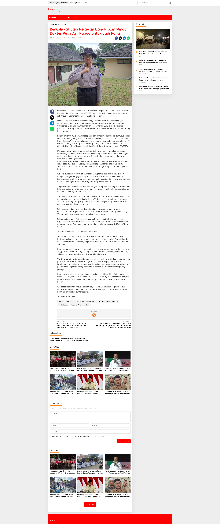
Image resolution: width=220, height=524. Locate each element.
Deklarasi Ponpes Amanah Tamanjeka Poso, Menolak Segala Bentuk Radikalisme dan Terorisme (153, 79)
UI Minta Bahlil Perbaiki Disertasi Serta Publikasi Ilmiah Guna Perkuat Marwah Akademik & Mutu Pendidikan (71, 324)
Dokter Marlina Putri (65, 301)
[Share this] (116, 38)
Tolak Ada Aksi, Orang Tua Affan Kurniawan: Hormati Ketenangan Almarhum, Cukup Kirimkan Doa (117, 392)
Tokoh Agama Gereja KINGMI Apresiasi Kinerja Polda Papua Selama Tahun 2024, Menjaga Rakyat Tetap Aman (69, 339)
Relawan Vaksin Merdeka (80, 305)
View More (90, 504)
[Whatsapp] (128, 38)
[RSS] (94, 315)
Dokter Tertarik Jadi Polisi (108, 301)
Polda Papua (63, 305)
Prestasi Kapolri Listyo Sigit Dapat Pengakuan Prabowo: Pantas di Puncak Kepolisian (88, 392)
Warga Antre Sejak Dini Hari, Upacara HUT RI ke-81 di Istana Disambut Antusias (62, 369)
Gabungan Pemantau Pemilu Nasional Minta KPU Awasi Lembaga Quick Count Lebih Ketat (154, 88)
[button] (170, 3)
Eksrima (53, 9)
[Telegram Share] (124, 38)
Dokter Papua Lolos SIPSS (86, 301)
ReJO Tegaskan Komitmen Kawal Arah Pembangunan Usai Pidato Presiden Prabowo (117, 369)
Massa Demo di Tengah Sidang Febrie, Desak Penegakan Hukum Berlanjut (89, 369)
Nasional (52, 39)
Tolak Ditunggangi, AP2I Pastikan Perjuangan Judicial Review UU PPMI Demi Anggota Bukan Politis (153, 70)
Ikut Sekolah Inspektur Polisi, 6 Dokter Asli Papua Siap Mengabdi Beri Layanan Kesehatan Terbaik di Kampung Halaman (113, 324)
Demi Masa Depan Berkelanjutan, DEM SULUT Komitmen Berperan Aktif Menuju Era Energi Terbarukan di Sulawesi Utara (154, 53)
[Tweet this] (120, 38)
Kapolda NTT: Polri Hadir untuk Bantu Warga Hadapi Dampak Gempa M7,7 (61, 392)
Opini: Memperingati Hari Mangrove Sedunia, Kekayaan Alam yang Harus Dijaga (153, 62)
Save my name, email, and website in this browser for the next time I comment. (81, 436)
